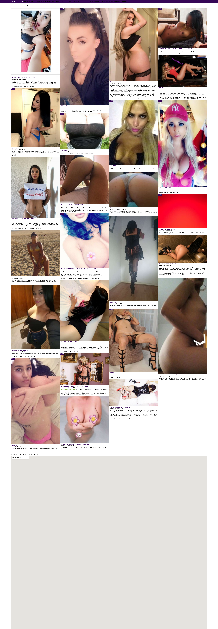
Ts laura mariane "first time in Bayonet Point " (24, 218)
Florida (26, 3)
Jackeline (14, 148)
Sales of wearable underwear (167, 229)
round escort (64, 150)
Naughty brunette (115, 302)
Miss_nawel (113, 165)
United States (21, 3)
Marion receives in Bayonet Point (70, 341)
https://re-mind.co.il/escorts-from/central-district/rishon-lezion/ (75, 1)
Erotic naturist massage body (20, 350)
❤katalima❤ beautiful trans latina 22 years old (25, 77)
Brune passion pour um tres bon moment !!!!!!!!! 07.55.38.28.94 (176, 48)
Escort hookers (14, 3)
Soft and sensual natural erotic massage (72, 204)
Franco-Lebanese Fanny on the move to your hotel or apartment (79, 268)
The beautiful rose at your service (168, 375)
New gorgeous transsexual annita (119, 82)
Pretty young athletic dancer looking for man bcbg (26, 277)
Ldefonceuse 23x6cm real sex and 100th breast (74, 386)
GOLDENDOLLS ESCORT (16, 1)
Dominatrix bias (114, 372)
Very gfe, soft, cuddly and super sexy (169, 263)
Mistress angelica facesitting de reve (120, 407)
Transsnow (64, 105)
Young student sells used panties (119, 208)
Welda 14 (14, 445)
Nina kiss (161, 87)
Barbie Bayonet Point (165, 187)
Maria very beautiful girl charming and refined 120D (75, 444)
